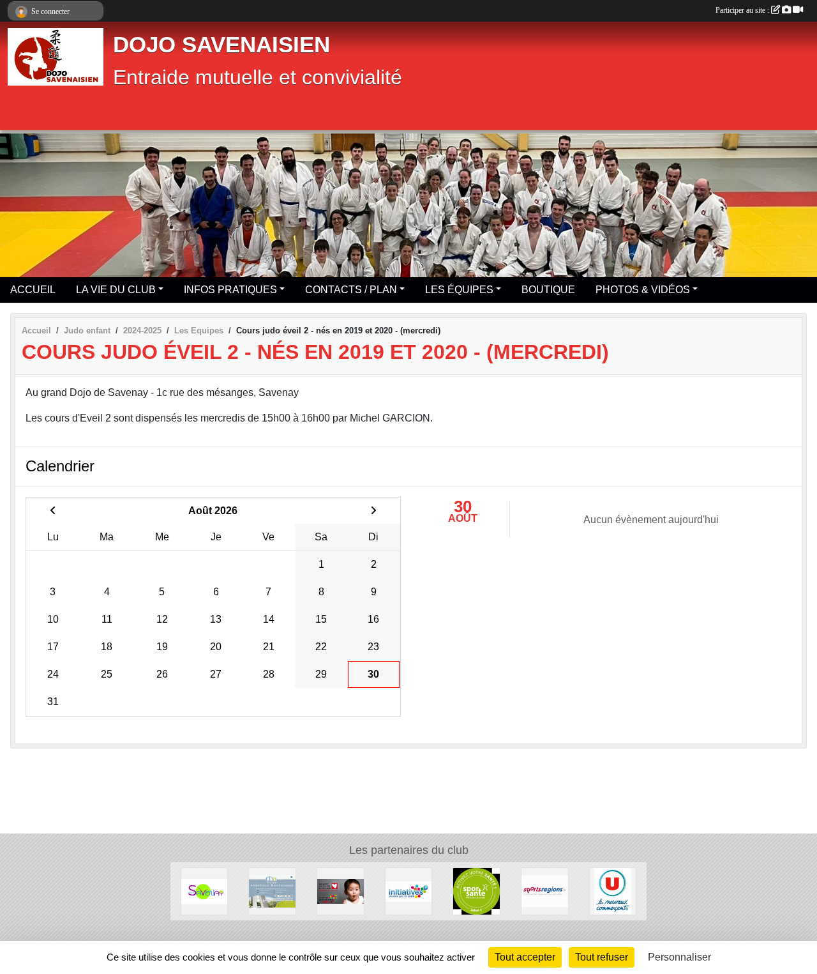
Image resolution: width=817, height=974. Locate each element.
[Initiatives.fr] (409, 890)
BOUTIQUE (548, 289)
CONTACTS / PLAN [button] (351, 289)
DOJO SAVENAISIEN (221, 44)
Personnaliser (679, 957)
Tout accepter (525, 957)
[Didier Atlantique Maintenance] (272, 890)
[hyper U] (613, 890)
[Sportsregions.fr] (545, 890)
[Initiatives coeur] (340, 890)
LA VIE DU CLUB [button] (116, 289)
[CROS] (476, 890)
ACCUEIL (33, 289)
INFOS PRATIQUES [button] (230, 289)
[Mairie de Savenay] (205, 890)
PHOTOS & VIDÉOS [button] (643, 289)
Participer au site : (743, 10)
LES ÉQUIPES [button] (459, 289)
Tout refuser (601, 957)
